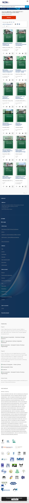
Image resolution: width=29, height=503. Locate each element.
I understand (14, 499)
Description (3, 262)
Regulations (3, 288)
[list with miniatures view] (17, 24)
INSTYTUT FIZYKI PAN (19, 432)
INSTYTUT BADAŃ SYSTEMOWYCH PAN (15, 397)
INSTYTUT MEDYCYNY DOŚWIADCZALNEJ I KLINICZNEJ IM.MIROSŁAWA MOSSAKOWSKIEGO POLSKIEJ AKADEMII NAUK (14, 416)
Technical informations (6, 280)
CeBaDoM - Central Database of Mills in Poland (10, 234)
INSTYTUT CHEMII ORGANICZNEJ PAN (14, 406)
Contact (3, 299)
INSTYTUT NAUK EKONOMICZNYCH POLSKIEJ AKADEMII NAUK (15, 428)
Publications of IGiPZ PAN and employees (9, 229)
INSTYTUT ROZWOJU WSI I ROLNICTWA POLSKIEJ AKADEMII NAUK (13, 429)
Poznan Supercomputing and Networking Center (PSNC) (15, 500)
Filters (9, 17)
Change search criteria (24, 8)
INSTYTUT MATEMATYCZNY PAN (7, 393)
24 (9, 22)
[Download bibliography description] (6, 53)
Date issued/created (5, 259)
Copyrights (3, 286)
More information (19, 498)
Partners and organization (6, 275)
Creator (3, 251)
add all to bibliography (7, 24)
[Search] (27, 6)
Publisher (3, 257)
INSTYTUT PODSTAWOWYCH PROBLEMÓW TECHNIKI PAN (12, 418)
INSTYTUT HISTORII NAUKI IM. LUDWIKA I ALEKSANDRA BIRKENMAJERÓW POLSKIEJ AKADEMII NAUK (14, 426)
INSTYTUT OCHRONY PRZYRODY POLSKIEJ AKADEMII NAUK (15, 417)
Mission (3, 272)
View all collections (5, 241)
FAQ (2, 283)
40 (11, 22)
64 (13, 22)
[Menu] (27, 1)
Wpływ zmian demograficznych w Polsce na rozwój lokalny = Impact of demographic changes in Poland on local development (8, 177)
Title (2, 249)
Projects (3, 278)
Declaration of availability (6, 296)
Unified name (4, 265)
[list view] (19, 24)
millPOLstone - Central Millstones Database (10, 237)
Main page (3, 222)
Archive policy (4, 291)
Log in (2, 308)
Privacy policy (4, 294)
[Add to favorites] (3, 53)
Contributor (3, 254)
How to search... (3, 8)
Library (2, 232)
